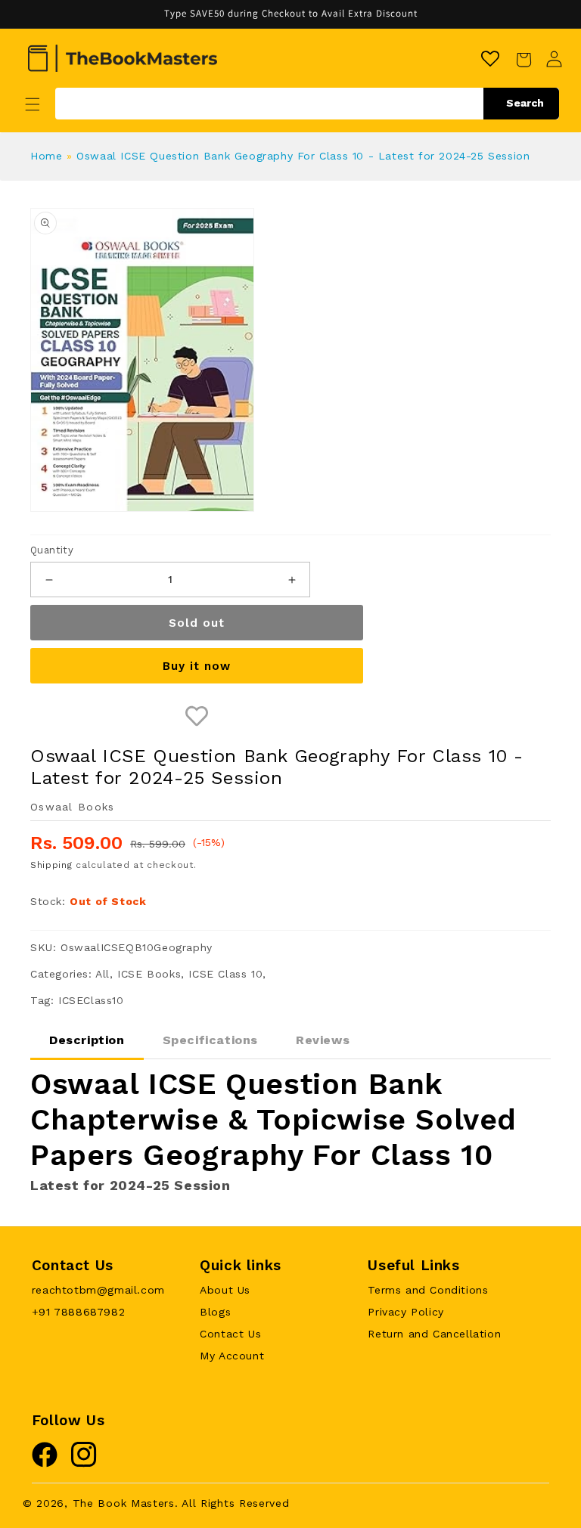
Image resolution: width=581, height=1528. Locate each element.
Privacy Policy (405, 1312)
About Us (225, 1290)
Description (87, 1040)
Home (46, 156)
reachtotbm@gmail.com (98, 1290)
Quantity (51, 550)
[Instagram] (84, 1463)
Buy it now (197, 666)
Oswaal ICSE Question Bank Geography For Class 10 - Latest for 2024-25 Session (303, 156)
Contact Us (230, 1334)
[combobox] (307, 103)
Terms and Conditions (428, 1290)
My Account (232, 1356)
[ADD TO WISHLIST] (196, 716)
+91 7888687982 (78, 1312)
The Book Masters (124, 1503)
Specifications (210, 1040)
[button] (32, 104)
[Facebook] (44, 1463)
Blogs (215, 1312)
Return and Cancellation (434, 1334)
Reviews (323, 1040)
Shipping (51, 865)
